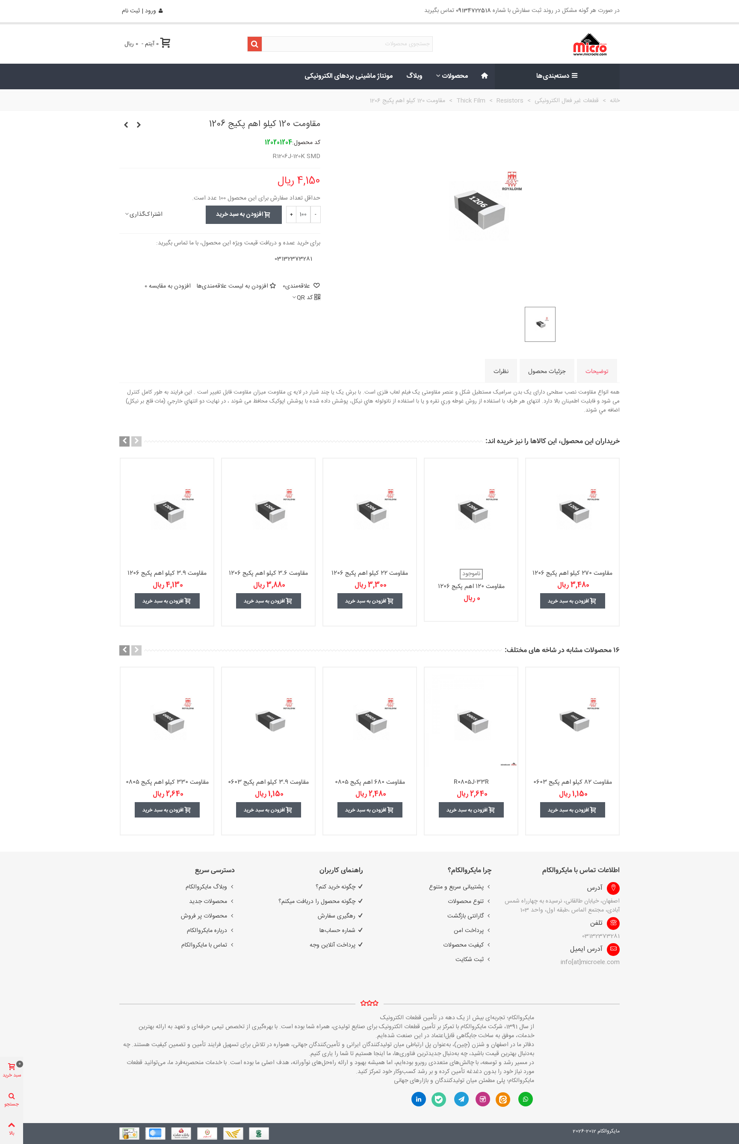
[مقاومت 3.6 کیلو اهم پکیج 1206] (268, 512)
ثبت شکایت (469, 960)
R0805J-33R (471, 782)
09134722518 (473, 11)
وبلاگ (414, 76)
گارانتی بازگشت (465, 916)
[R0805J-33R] (471, 720)
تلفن (596, 923)
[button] (136, 441)
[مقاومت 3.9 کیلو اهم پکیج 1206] (167, 512)
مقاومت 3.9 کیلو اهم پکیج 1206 (167, 573)
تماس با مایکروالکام (204, 945)
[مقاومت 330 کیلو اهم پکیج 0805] (167, 720)
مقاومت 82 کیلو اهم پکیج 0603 (572, 782)
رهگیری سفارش (336, 916)
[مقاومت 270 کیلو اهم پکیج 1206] (572, 512)
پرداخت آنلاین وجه (332, 945)
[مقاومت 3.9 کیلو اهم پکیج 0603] (268, 720)
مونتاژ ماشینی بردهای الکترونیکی (348, 76)
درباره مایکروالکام (207, 931)
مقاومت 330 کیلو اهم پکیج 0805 (167, 782)
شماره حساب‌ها (337, 931)
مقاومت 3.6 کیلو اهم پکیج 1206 (268, 573)
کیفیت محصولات (463, 945)
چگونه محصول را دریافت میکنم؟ (316, 902)
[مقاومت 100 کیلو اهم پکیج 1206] (138, 125)
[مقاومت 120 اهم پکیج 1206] (471, 512)
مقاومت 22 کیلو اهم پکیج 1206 (369, 573)
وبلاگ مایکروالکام (206, 887)
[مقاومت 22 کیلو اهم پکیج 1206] (369, 512)
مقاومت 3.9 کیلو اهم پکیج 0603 (268, 782)
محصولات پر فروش (204, 916)
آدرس (595, 888)
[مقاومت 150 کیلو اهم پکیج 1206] (125, 125)
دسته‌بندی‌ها (553, 76)
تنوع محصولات (466, 902)
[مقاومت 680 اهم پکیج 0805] (369, 720)
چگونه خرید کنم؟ (335, 887)
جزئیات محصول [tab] (547, 371)
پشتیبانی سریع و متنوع (456, 887)
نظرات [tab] (501, 371)
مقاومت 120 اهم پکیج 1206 (471, 586)
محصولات (455, 76)
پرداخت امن (469, 931)
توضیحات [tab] (597, 371)
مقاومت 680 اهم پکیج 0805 (370, 782)
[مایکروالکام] (563, 44)
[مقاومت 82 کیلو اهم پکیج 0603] (572, 720)
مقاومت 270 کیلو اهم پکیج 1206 (572, 573)
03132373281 (293, 259)
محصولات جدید (208, 902)
